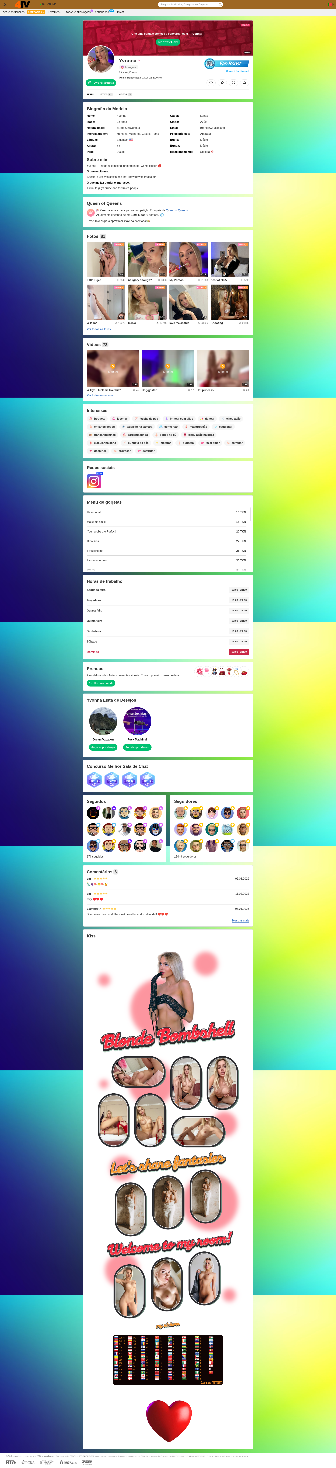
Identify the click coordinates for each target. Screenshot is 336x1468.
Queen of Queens (177, 210)
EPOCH (73, 1456)
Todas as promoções (78, 12)
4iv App (120, 12)
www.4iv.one (48, 1456)
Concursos (102, 12)
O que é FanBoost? (237, 71)
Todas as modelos (13, 12)
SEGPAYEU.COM (86, 1456)
